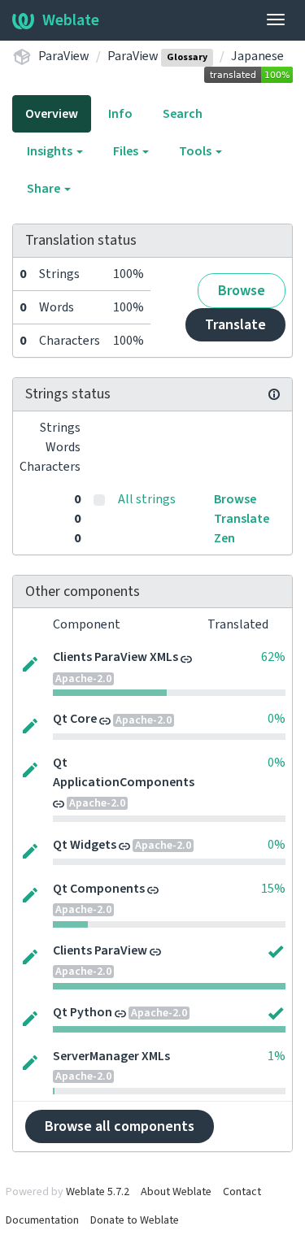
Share (45, 189)
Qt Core (75, 719)
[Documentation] (274, 394)
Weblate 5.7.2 (97, 1192)
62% (273, 657)
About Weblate (176, 1192)
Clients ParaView (100, 950)
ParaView (63, 56)
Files (127, 151)
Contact (242, 1192)
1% (276, 1056)
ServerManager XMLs (111, 1056)
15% (273, 889)
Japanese (257, 56)
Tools (196, 151)
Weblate (70, 20)
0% (276, 719)
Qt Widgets (84, 845)
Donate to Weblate (134, 1220)
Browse (241, 290)
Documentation (42, 1220)
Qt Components (99, 889)
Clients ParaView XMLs (115, 657)
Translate (235, 325)
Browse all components (119, 1126)
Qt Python (82, 1012)
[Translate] (30, 662)
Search (183, 114)
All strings (147, 499)
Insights (51, 151)
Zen (224, 538)
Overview (51, 114)
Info (120, 114)
